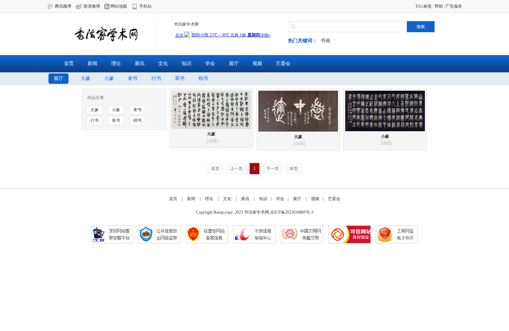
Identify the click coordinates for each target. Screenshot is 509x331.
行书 (156, 78)
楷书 (203, 78)
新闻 (92, 63)
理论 (116, 63)
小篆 (109, 78)
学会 (210, 63)
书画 (325, 40)
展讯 (139, 63)
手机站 (145, 6)
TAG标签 (423, 6)
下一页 (272, 168)
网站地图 (118, 6)
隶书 (132, 78)
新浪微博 (91, 6)
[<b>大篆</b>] (211, 109)
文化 (163, 63)
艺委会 (283, 63)
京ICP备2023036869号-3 (291, 212)
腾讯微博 (62, 6)
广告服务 (454, 6)
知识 (186, 63)
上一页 (236, 168)
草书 (180, 78)
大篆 (85, 78)
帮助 (439, 6)
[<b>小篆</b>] (385, 110)
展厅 (234, 63)
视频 (257, 63)
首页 (69, 63)
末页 (293, 168)
